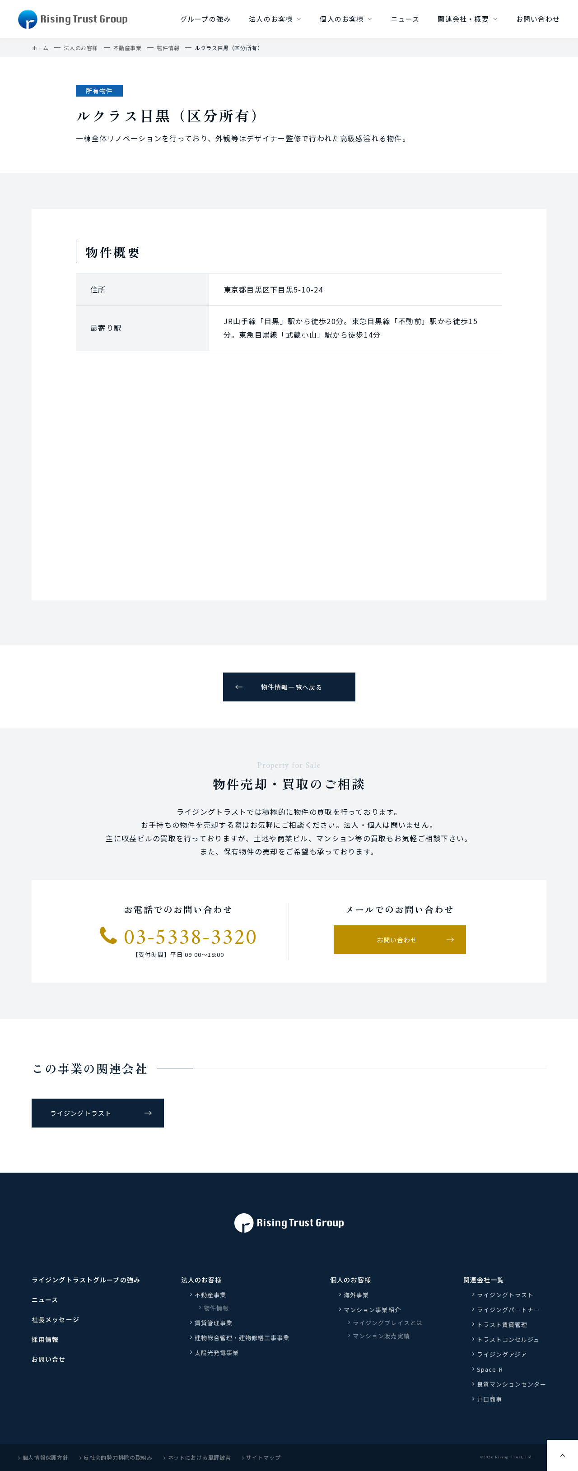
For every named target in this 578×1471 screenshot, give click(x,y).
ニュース (405, 18)
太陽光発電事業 (217, 1352)
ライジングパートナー (508, 1309)
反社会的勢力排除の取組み (118, 1457)
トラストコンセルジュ (508, 1339)
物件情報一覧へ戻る (291, 686)
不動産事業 (127, 47)
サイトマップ (263, 1457)
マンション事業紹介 (372, 1309)
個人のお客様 (342, 18)
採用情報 (45, 1339)
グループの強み (205, 18)
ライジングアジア (502, 1354)
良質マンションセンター (511, 1384)
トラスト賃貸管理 (505, 1324)
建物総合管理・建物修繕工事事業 (242, 1337)
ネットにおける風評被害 (199, 1457)
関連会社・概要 (463, 18)
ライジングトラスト (81, 1113)
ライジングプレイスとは (387, 1322)
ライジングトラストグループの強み (86, 1279)
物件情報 (168, 47)
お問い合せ (49, 1359)
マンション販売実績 (381, 1336)
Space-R (490, 1369)
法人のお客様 (271, 18)
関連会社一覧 (483, 1279)
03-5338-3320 (187, 937)
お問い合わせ (538, 18)
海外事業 (356, 1294)
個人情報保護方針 (46, 1457)
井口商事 (489, 1399)
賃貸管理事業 (214, 1322)
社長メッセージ (55, 1319)
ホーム (40, 47)
